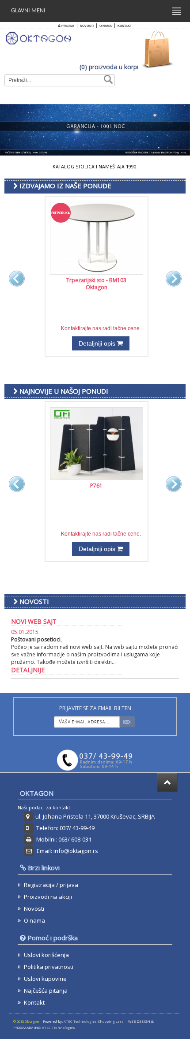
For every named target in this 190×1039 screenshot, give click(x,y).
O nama (105, 25)
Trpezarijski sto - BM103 (96, 280)
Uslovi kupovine (45, 979)
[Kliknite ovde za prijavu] (128, 721)
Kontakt (125, 25)
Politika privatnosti (48, 967)
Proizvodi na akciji (48, 897)
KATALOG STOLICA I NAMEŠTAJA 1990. (95, 167)
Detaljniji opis (98, 343)
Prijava (67, 25)
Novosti (87, 25)
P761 (96, 485)
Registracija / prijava (51, 885)
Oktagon (96, 287)
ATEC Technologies (58, 1027)
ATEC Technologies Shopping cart (93, 1021)
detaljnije (28, 670)
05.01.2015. (25, 632)
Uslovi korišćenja (46, 955)
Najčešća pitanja (46, 990)
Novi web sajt (34, 621)
